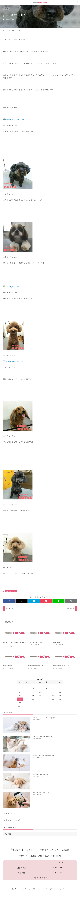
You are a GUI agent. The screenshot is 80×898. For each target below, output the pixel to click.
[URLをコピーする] (71, 601)
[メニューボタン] (2, 2)
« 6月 (18, 706)
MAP (58, 856)
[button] (9, 601)
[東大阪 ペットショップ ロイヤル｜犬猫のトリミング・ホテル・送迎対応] (40, 2)
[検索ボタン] (77, 2)
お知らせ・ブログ (11, 19)
